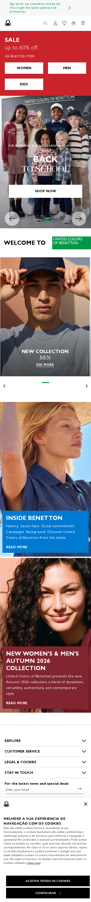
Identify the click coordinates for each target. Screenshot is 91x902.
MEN (67, 68)
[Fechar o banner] (85, 804)
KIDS (24, 84)
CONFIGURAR (45, 893)
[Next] (70, 8)
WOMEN (24, 68)
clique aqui (34, 863)
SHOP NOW (45, 191)
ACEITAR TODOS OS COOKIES (48, 881)
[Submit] (79, 788)
